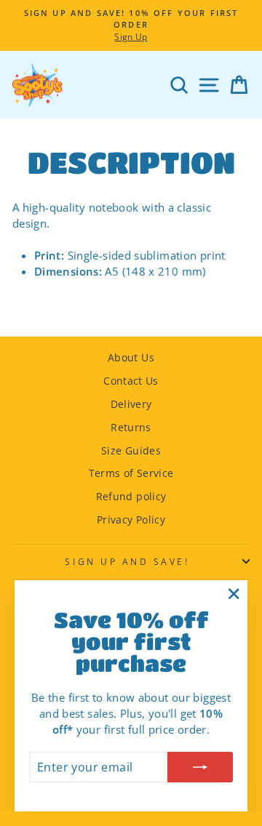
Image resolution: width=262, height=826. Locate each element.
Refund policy (131, 496)
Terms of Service (131, 473)
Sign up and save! (127, 561)
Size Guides (131, 450)
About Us (131, 357)
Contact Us (131, 381)
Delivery (131, 404)
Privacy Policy (131, 519)
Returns (131, 427)
